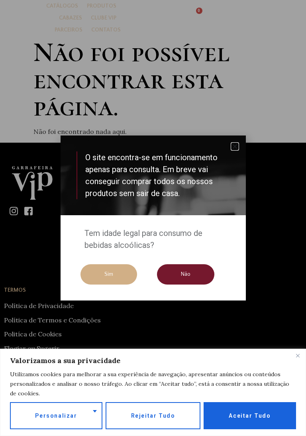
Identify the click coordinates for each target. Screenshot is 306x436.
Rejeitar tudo (153, 415)
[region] (153, 392)
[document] (153, 218)
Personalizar (56, 415)
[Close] (297, 355)
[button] (235, 146)
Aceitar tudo (250, 415)
